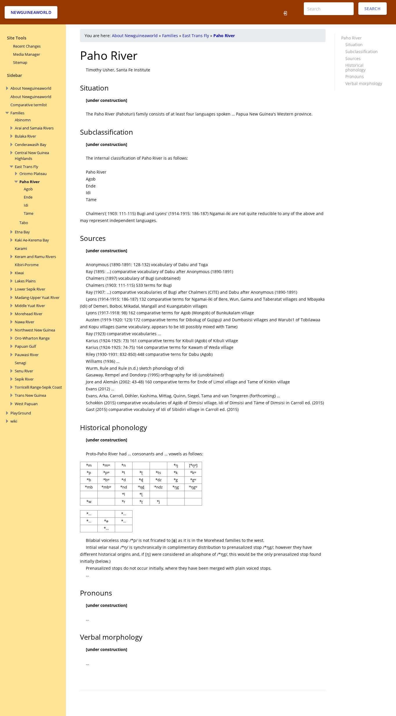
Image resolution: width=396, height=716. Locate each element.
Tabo (23, 222)
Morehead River (28, 313)
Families (17, 113)
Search (372, 8)
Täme (28, 213)
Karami (21, 248)
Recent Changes (27, 46)
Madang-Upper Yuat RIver (37, 297)
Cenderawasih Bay (30, 144)
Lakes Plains (25, 281)
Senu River (24, 371)
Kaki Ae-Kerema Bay (32, 240)
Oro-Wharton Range (32, 338)
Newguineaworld (31, 12)
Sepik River (24, 379)
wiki (13, 421)
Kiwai (19, 272)
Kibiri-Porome (27, 264)
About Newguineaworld (30, 88)
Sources (353, 58)
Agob (28, 189)
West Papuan (26, 403)
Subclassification (361, 51)
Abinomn (23, 119)
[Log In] (287, 12)
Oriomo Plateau (33, 173)
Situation (354, 44)
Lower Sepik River (30, 289)
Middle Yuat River (30, 305)
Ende (28, 197)
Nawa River (24, 321)
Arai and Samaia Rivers (34, 128)
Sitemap (20, 62)
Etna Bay (22, 232)
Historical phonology (355, 67)
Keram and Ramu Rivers (35, 256)
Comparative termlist (28, 104)
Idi (26, 205)
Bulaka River (25, 136)
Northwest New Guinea (35, 330)
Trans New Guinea (30, 395)
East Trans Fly (26, 166)
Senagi (20, 362)
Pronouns (354, 76)
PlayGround (20, 413)
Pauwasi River (27, 354)
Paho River (29, 181)
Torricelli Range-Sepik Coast (38, 387)
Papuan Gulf (25, 346)
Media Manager (26, 54)
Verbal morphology (363, 83)
